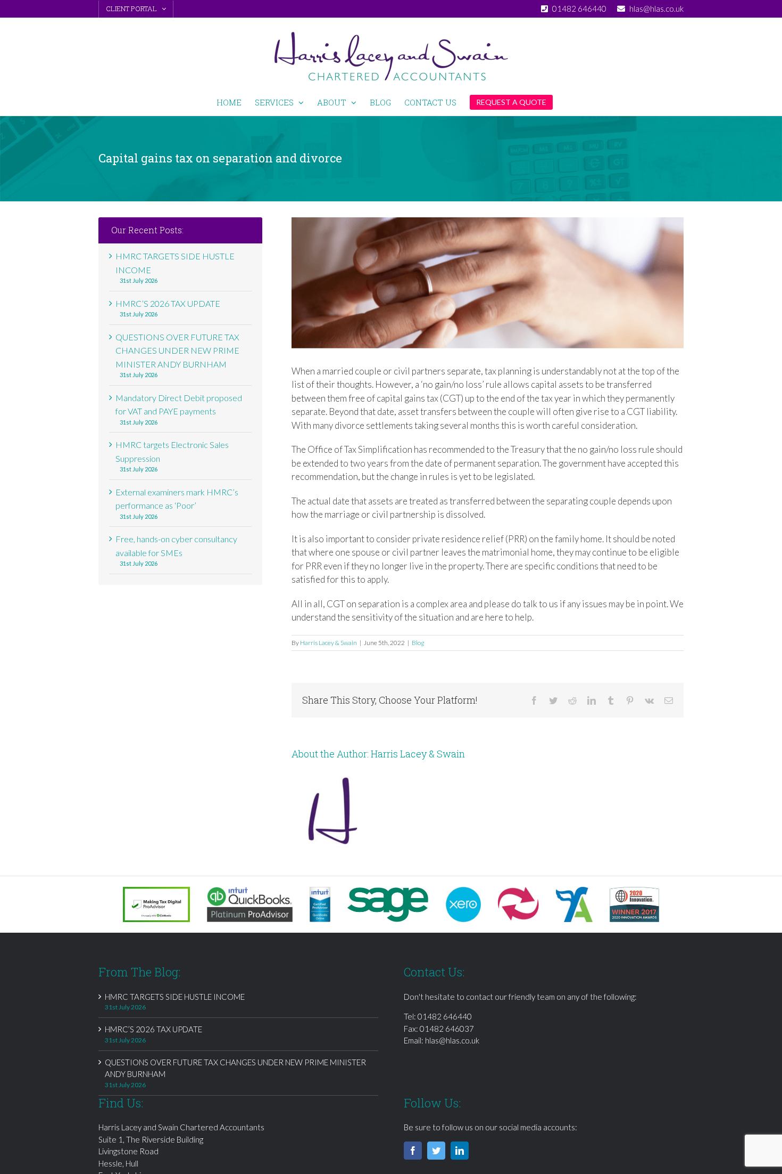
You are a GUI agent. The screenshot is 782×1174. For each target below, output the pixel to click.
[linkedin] (460, 1151)
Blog (418, 643)
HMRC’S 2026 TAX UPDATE (167, 303)
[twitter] (436, 1151)
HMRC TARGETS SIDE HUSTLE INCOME (175, 996)
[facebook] (413, 1151)
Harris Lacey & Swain (328, 643)
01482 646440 (445, 1016)
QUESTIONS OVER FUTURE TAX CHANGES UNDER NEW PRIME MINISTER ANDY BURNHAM (177, 350)
